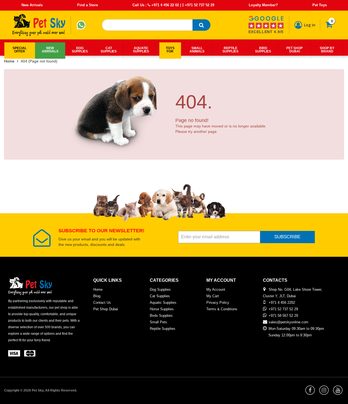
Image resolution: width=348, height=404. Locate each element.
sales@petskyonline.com (288, 322)
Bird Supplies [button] (263, 49)
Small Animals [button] (196, 49)
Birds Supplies (161, 316)
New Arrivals (32, 5)
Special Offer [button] (20, 49)
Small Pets (158, 322)
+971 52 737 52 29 (199, 5)
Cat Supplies (160, 296)
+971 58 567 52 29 (283, 316)
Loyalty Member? (263, 5)
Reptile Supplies (162, 329)
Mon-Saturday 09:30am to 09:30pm (296, 329)
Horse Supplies (162, 309)
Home (9, 61)
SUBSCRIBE (287, 236)
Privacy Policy (217, 302)
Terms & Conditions (221, 309)
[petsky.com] (39, 25)
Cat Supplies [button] (109, 49)
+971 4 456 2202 (282, 302)
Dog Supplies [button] (80, 49)
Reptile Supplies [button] (230, 49)
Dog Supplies (160, 289)
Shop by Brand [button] (327, 49)
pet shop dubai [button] (294, 49)
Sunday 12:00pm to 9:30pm (290, 335)
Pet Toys (319, 5)
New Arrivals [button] (50, 49)
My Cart (212, 296)
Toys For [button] (170, 49)
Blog (96, 296)
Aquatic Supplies (163, 302)
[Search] (201, 25)
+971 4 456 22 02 (164, 5)
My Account (215, 289)
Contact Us (102, 302)
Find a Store (87, 5)
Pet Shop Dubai (105, 309)
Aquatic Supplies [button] (141, 49)
